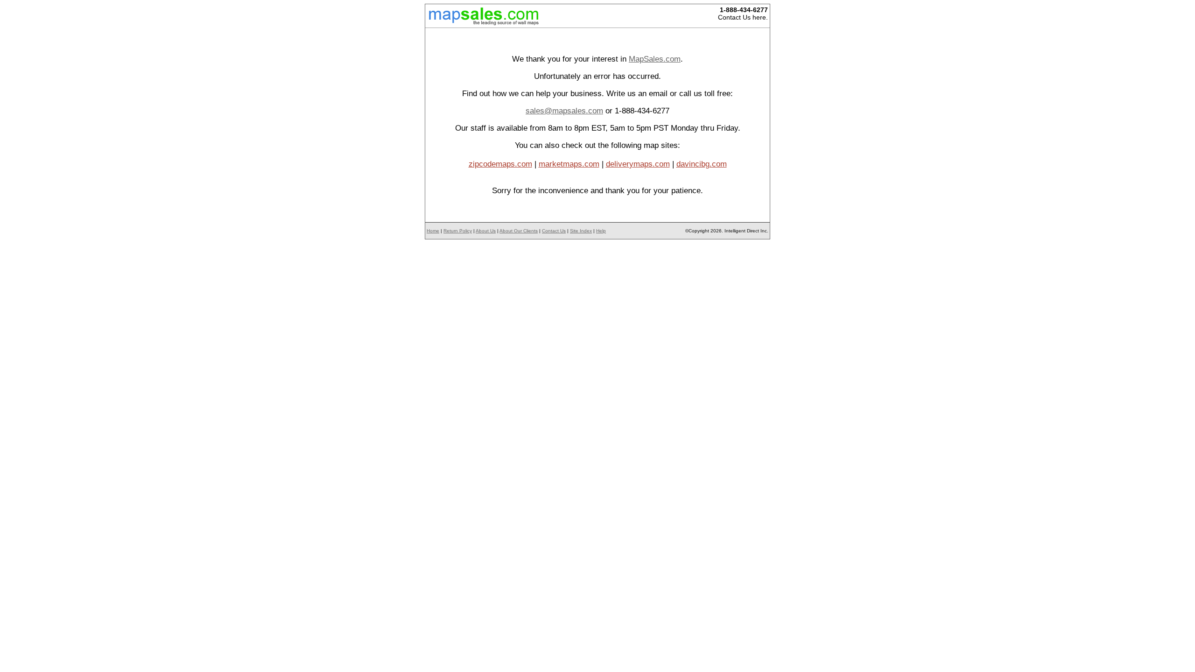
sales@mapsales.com (564, 110)
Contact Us (554, 230)
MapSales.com (655, 59)
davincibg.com (701, 164)
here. (760, 17)
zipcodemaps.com (500, 164)
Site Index (581, 230)
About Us (486, 230)
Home (433, 230)
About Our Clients (518, 230)
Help (601, 230)
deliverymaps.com (638, 164)
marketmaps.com (569, 164)
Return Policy (457, 230)
